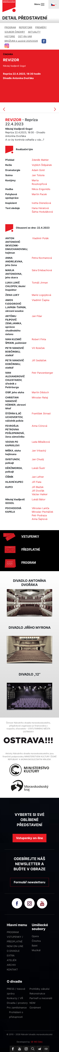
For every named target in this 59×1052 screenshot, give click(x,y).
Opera (35, 936)
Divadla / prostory (17, 1002)
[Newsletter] (39, 1049)
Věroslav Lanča (40, 508)
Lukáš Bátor (38, 499)
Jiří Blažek (38, 487)
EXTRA (11, 955)
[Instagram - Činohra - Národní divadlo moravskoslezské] (7, 46)
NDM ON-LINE (15, 946)
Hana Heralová (40, 208)
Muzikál (36, 950)
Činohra (36, 940)
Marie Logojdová (41, 294)
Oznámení (35, 1007)
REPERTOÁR (25, 27)
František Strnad (41, 413)
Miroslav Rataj (40, 397)
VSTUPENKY (30, 536)
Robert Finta (39, 339)
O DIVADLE (13, 950)
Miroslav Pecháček (42, 511)
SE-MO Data (36, 1042)
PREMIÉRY (41, 27)
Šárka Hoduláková (42, 211)
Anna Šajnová (39, 518)
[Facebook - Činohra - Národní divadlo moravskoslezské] (44, 41)
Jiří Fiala (36, 481)
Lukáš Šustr (38, 468)
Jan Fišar (37, 316)
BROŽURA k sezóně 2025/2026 (21, 41)
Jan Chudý (38, 459)
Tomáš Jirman (40, 282)
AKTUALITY (34, 31)
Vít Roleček (38, 348)
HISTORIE (10, 36)
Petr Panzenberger (42, 372)
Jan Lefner (38, 476)
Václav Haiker (40, 494)
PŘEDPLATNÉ (30, 549)
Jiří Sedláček (39, 360)
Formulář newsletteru (29, 882)
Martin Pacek (39, 194)
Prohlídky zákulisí (39, 988)
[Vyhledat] (33, 1049)
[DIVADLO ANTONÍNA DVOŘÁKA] (29, 602)
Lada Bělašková (41, 441)
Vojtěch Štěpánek (42, 164)
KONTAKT (12, 969)
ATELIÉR (11, 960)
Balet (35, 945)
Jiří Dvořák (38, 490)
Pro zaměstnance (17, 1007)
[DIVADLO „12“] (29, 696)
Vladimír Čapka (40, 300)
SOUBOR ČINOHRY (15, 31)
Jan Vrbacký (39, 450)
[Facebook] (13, 1049)
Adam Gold (38, 170)
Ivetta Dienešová (41, 202)
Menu (37, 4)
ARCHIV (11, 964)
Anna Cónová (39, 425)
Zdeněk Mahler (40, 159)
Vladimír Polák (40, 238)
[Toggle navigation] (53, 4)
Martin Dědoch (40, 392)
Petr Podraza (39, 515)
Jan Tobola (38, 175)
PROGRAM (10, 27)
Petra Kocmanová (42, 257)
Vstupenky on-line (29, 838)
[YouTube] (19, 1049)
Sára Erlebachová (42, 270)
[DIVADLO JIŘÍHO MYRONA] (29, 649)
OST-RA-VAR (25, 36)
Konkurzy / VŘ (15, 998)
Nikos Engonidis (41, 189)
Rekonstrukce (37, 993)
